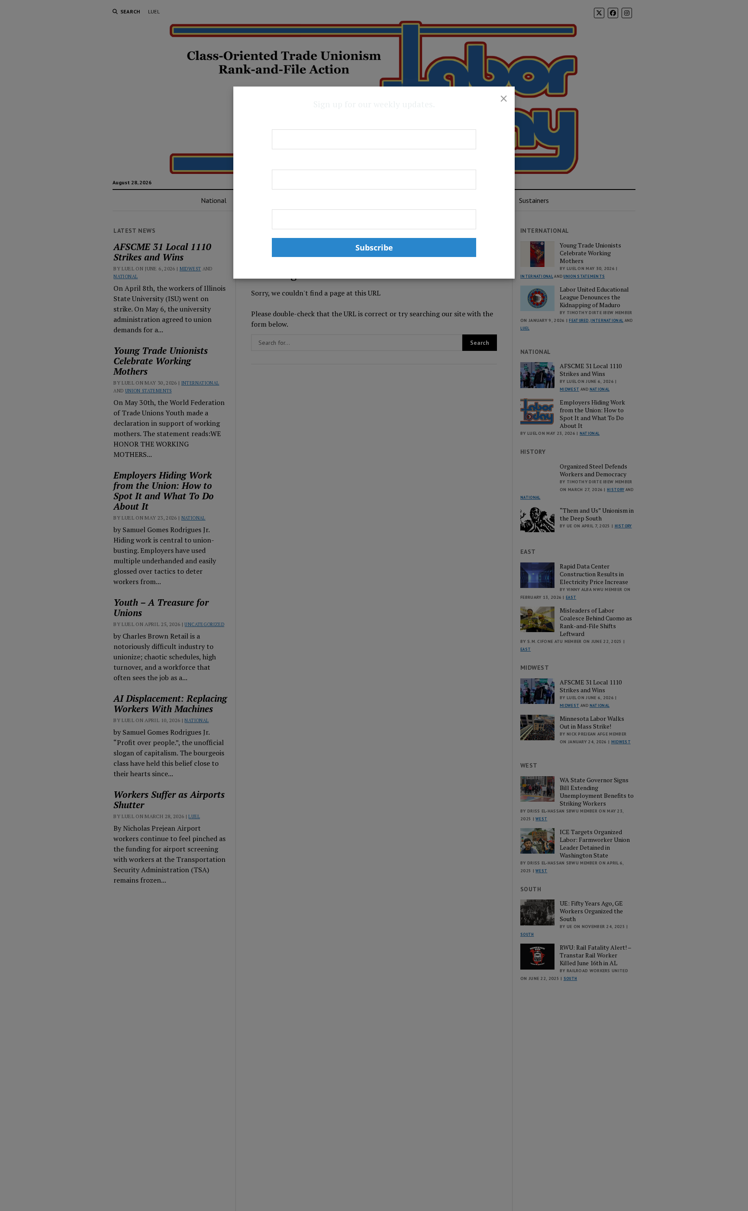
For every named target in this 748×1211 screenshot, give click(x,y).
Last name (287, 162)
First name (288, 122)
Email (280, 202)
